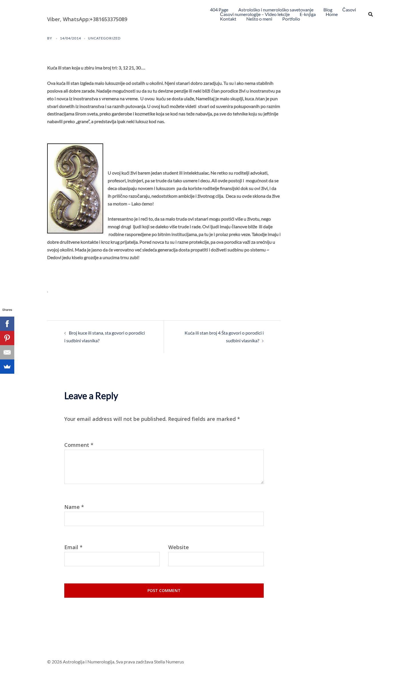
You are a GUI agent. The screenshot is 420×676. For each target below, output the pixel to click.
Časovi (349, 9)
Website (178, 547)
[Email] (7, 352)
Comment (78, 445)
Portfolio (291, 18)
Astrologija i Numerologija (80, 10)
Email (73, 547)
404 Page (219, 9)
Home (332, 14)
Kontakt (228, 18)
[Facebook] (7, 324)
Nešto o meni (259, 18)
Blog (327, 9)
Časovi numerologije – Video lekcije (255, 14)
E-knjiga (308, 14)
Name (74, 507)
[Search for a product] (370, 14)
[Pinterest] (7, 338)
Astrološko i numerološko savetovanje (275, 9)
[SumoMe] (7, 366)
